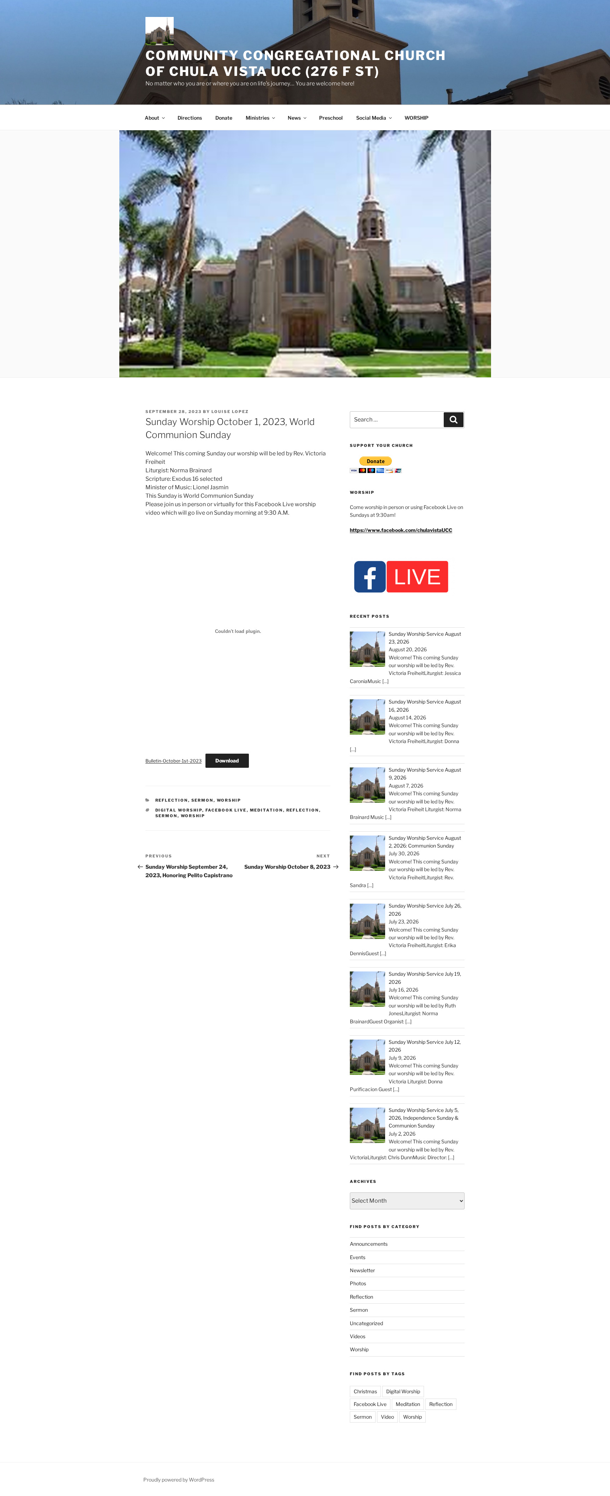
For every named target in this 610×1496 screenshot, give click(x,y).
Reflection (171, 800)
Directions (190, 118)
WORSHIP (417, 118)
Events (357, 1257)
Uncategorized (366, 1323)
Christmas (365, 1391)
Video (387, 1417)
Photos (358, 1283)
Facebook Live (226, 810)
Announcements (369, 1244)
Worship (229, 800)
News (294, 118)
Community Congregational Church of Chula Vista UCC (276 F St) (295, 63)
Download (227, 761)
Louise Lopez (230, 411)
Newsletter (362, 1270)
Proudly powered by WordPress (178, 1480)
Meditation (266, 810)
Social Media (371, 118)
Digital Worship (178, 810)
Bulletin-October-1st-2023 (173, 761)
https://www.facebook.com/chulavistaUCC (401, 530)
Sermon (202, 800)
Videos (357, 1336)
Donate (223, 118)
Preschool (331, 118)
